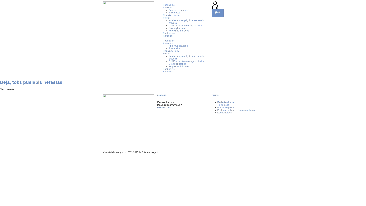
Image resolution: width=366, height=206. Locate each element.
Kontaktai (168, 36)
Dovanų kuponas (177, 28)
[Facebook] (160, 117)
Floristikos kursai (171, 15)
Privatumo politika (226, 107)
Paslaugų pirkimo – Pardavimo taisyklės (237, 110)
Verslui (166, 18)
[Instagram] (168, 117)
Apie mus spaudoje (178, 10)
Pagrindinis (169, 5)
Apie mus (168, 7)
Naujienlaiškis (224, 112)
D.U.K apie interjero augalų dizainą (186, 25)
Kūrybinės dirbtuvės (179, 30)
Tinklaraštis (174, 12)
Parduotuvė (169, 33)
